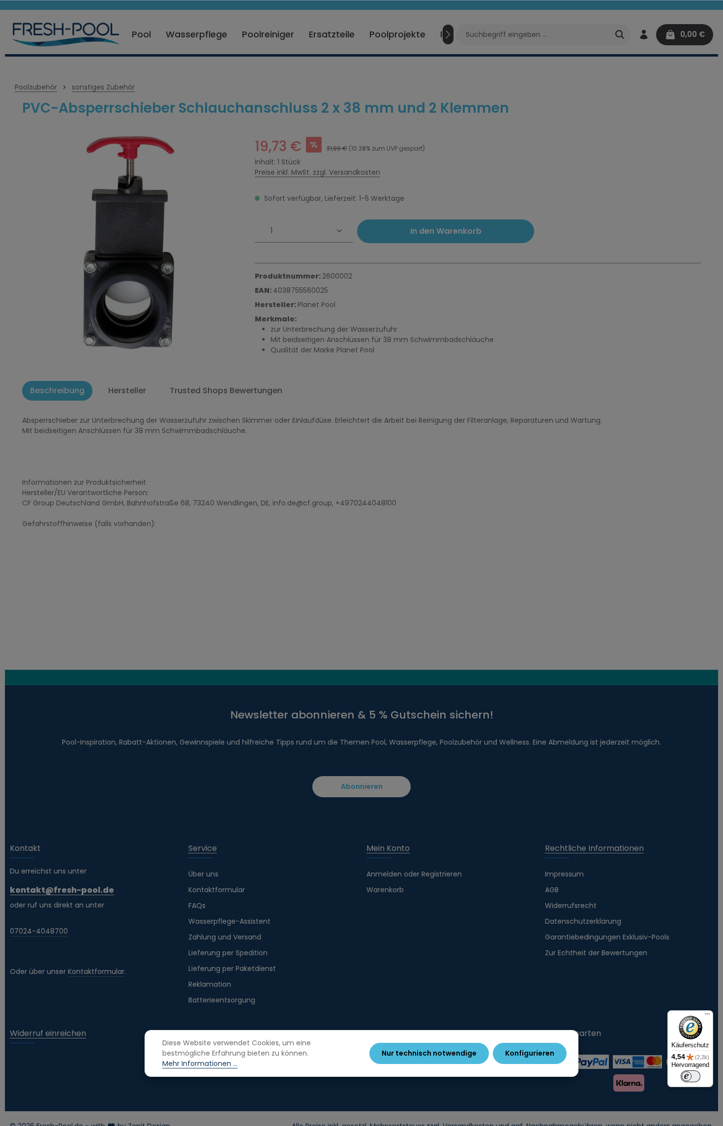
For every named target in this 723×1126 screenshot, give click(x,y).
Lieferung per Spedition (228, 953)
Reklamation (209, 984)
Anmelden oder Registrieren (414, 874)
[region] (128, 242)
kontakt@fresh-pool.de (62, 890)
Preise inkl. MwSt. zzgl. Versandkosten (317, 172)
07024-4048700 (39, 931)
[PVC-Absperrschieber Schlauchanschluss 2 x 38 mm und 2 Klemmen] (128, 242)
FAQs (197, 905)
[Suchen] (619, 34)
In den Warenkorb (446, 231)
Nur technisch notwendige (429, 1053)
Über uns (203, 874)
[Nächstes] (448, 34)
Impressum (564, 874)
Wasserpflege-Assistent (229, 921)
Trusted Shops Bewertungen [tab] (226, 390)
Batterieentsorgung (221, 1000)
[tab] (57, 391)
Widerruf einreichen (48, 1033)
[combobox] (532, 34)
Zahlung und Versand (224, 937)
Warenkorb (385, 890)
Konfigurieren (529, 1053)
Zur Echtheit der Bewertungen (596, 953)
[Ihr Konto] (643, 34)
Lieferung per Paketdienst (232, 968)
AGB (552, 890)
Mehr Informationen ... (200, 1063)
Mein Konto (388, 848)
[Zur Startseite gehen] (66, 34)
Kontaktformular (96, 971)
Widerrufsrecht (571, 905)
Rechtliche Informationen (594, 848)
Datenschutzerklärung (583, 921)
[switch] (690, 1076)
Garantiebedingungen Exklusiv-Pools (607, 937)
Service (202, 848)
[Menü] (707, 1016)
